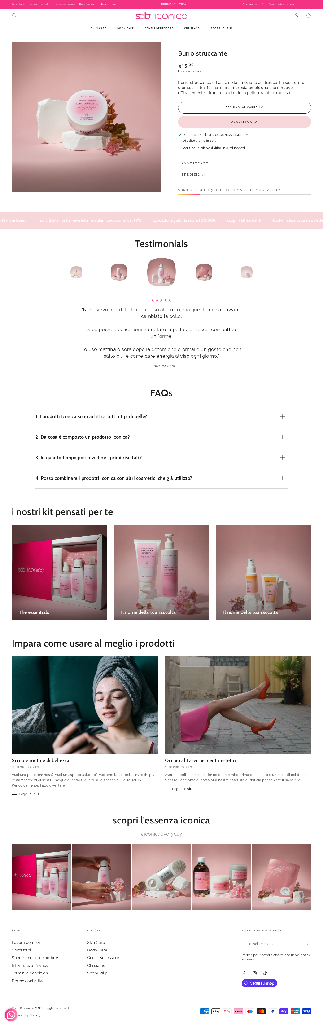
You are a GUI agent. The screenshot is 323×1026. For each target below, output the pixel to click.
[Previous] (65, 272)
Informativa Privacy (30, 965)
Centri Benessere (103, 958)
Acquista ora (244, 121)
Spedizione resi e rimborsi (36, 958)
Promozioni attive (28, 981)
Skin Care (96, 942)
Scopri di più (99, 973)
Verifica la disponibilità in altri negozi (214, 148)
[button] (14, 15)
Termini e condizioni (30, 973)
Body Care (97, 950)
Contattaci (21, 950)
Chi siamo (96, 965)
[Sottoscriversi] (308, 944)
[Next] (257, 272)
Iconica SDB (32, 1008)
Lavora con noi (26, 942)
